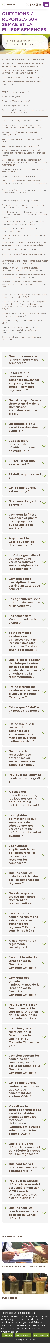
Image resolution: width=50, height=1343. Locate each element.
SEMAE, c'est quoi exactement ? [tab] (22, 463)
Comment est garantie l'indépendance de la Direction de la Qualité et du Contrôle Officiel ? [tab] (24, 986)
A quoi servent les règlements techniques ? (20, 249)
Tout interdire (23, 1335)
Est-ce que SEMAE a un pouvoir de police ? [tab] (24, 711)
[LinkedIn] (40, 4)
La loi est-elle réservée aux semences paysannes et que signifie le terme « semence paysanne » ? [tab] (24, 382)
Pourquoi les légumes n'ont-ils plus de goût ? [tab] (25, 778)
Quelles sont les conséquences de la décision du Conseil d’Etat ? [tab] (23, 1213)
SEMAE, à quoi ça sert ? (12, 96)
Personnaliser (41, 1335)
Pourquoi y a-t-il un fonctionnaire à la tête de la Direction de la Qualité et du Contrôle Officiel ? (22, 269)
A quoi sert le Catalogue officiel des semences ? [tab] (22, 542)
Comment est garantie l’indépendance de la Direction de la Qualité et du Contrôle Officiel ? (25, 262)
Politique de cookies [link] (25, 1339)
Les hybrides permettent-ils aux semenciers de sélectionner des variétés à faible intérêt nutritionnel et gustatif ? (24, 214)
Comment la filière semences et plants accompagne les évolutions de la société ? (24, 111)
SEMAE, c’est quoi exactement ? (15, 92)
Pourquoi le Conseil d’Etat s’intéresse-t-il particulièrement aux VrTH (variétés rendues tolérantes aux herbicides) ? (20, 330)
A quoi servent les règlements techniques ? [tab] (22, 944)
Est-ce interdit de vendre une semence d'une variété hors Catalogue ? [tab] (24, 692)
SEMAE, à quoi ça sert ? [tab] (25, 476)
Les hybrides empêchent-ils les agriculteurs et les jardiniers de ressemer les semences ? (23, 222)
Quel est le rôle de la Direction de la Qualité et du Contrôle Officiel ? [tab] (24, 962)
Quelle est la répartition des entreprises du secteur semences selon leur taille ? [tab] (22, 758)
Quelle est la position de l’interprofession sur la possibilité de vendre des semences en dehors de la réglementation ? (24, 162)
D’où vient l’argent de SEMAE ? (15, 105)
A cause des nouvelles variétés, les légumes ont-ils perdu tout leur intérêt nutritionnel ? (23, 206)
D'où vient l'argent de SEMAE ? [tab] (25, 503)
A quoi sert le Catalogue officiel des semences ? (22, 120)
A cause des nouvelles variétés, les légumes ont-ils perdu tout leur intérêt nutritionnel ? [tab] (24, 798)
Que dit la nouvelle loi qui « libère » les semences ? (23, 59)
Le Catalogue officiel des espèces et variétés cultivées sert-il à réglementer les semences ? (21, 126)
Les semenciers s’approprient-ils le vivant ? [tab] (23, 619)
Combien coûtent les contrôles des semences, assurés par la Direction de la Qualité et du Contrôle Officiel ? (24, 284)
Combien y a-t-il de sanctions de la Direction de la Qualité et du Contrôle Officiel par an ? (23, 276)
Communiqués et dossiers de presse (24, 1267)
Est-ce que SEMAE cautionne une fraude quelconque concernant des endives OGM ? (24, 295)
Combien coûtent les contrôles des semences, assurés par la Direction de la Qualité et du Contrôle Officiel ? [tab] (24, 1064)
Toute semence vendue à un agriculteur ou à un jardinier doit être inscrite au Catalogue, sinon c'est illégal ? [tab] (25, 641)
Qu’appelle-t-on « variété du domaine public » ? (22, 77)
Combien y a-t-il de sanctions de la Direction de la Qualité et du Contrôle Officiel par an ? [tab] (24, 1037)
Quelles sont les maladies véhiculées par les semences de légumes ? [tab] (24, 878)
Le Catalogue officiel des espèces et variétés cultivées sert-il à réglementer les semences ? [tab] (24, 562)
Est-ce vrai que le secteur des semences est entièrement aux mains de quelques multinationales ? (24, 183)
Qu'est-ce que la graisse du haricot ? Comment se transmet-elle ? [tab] (23, 898)
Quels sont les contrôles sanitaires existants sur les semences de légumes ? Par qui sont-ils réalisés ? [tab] (23, 922)
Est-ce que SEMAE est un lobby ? (16, 101)
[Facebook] (30, 4)
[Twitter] (27, 4)
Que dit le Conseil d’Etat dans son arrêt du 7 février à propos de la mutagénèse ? (25, 314)
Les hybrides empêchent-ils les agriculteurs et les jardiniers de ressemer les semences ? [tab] (22, 855)
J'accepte (7, 1335)
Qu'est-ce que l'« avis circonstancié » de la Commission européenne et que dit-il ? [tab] (25, 407)
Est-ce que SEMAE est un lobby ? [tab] (22, 489)
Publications (9, 1298)
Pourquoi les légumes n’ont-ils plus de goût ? (21, 200)
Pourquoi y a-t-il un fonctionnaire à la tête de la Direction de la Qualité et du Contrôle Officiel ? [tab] (23, 1011)
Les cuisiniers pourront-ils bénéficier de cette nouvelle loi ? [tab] (23, 445)
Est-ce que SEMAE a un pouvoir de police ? (20, 176)
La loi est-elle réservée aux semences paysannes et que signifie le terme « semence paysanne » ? (24, 64)
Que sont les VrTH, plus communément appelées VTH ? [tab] (23, 1167)
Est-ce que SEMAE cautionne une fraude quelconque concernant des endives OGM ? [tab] (24, 1089)
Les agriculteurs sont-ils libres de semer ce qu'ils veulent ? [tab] (25, 602)
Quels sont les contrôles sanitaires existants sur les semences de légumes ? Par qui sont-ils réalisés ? (24, 243)
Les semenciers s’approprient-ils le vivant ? (20, 146)
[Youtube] (33, 4)
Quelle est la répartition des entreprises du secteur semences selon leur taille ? (24, 191)
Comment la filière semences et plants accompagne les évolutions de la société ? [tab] (23, 521)
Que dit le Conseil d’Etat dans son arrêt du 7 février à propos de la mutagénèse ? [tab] (24, 1149)
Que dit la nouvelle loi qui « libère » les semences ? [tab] (23, 360)
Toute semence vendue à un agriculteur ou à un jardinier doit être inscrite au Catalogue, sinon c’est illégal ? (23, 153)
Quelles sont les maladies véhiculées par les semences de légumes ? (21, 229)
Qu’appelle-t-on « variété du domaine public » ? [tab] (23, 427)
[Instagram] (37, 4)
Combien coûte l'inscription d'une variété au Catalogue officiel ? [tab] (24, 584)
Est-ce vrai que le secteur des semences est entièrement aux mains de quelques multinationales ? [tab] (22, 733)
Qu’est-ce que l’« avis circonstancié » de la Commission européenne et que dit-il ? (20, 71)
